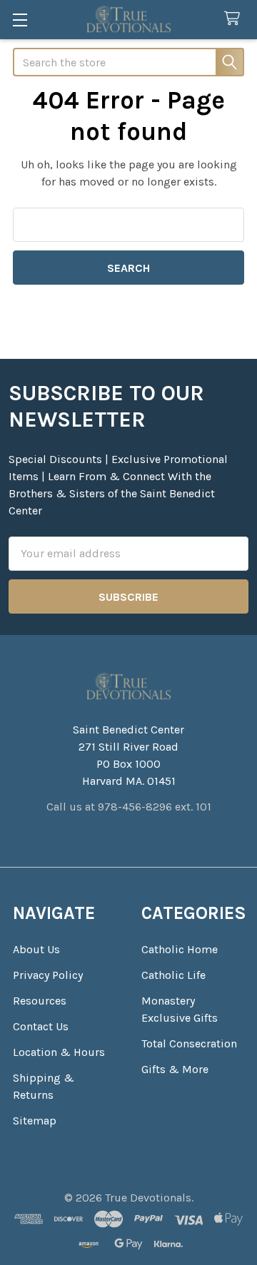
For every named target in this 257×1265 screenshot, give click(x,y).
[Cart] (235, 19)
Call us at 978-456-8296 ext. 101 (128, 806)
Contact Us (41, 1026)
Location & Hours (59, 1052)
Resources (39, 1000)
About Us (36, 949)
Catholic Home (179, 949)
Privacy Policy (48, 975)
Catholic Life (173, 975)
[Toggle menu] (19, 19)
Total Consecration (189, 1043)
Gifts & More (174, 1069)
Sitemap (34, 1120)
